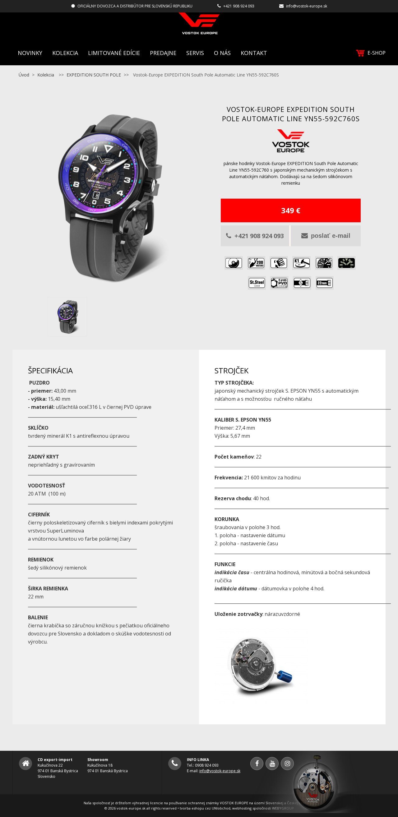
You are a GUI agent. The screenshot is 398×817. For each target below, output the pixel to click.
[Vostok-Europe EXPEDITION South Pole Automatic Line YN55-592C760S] (107, 290)
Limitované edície (114, 53)
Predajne (163, 53)
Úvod (24, 75)
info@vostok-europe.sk (306, 6)
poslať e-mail (330, 235)
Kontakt (254, 53)
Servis (195, 53)
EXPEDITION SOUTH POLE (94, 75)
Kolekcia (65, 53)
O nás (222, 53)
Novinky (30, 53)
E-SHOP (377, 52)
